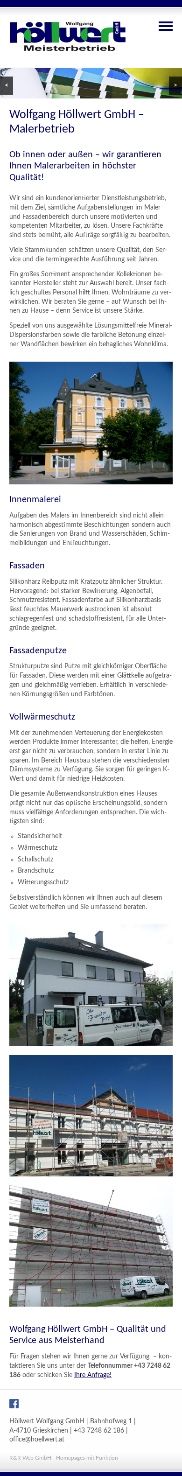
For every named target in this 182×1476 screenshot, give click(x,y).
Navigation (166, 26)
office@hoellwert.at (36, 1439)
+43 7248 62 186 (99, 1430)
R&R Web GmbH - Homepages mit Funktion (63, 1458)
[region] (91, 83)
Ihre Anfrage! (93, 1375)
